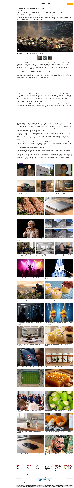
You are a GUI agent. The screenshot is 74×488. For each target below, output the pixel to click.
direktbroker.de (57, 469)
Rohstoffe (37, 468)
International (29, 473)
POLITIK (32, 7)
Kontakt (46, 470)
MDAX (18, 467)
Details (57, 486)
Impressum (31, 482)
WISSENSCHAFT (44, 7)
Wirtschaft (28, 467)
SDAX (17, 469)
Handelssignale (38, 470)
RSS (68, 0)
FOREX (37, 467)
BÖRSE (25, 7)
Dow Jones (18, 470)
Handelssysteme (38, 469)
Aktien (37, 471)
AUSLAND (48, 7)
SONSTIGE (60, 7)
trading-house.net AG (58, 466)
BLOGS (61, 0)
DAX (17, 466)
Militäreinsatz (19, 10)
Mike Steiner (66, 482)
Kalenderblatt (29, 474)
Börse (27, 466)
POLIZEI (51, 7)
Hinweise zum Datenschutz (47, 482)
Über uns (54, 482)
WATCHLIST (71, 0)
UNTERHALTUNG (38, 7)
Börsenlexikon (20, 463)
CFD (36, 466)
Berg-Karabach (23, 10)
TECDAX (18, 468)
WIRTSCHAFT (28, 7)
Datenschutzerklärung (37, 482)
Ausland (28, 8)
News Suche (69, 3)
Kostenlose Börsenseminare (57, 468)
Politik (28, 468)
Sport (27, 469)
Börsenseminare (38, 473)
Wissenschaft (29, 470)
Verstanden (60, 486)
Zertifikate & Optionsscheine (38, 472)
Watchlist (46, 467)
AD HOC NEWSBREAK (48, 466)
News (23, 482)
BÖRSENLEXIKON (65, 0)
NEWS (18, 7)
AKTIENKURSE (21, 7)
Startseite (25, 8)
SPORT (35, 7)
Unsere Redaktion (60, 482)
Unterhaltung (29, 472)
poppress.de (56, 470)
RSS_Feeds (46, 469)
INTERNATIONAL (55, 7)
